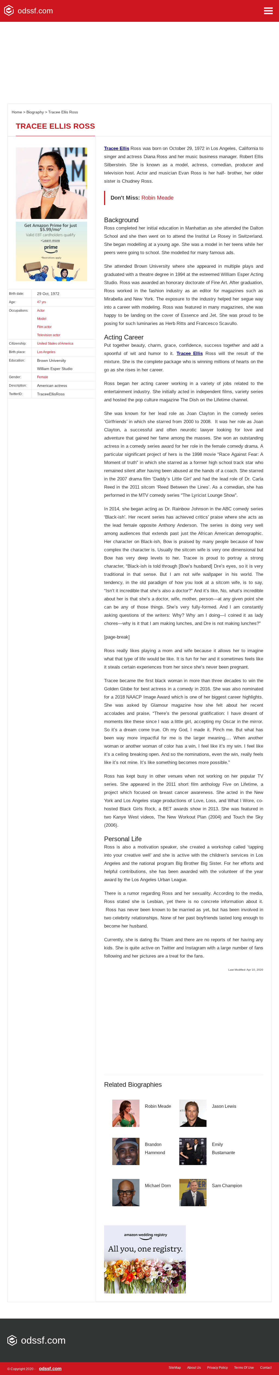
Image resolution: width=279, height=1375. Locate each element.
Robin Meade (158, 1106)
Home (17, 112)
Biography (35, 112)
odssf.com (35, 11)
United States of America (55, 343)
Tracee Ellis (116, 148)
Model (41, 319)
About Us (194, 1368)
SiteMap (175, 1368)
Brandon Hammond (155, 1148)
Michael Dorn (158, 1185)
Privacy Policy (217, 1368)
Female (42, 377)
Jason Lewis (224, 1106)
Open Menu (268, 11)
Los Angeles (46, 352)
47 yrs (41, 302)
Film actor (44, 327)
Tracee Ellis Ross (63, 112)
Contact (266, 1368)
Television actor (48, 335)
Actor (41, 310)
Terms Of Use (244, 1368)
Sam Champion (227, 1185)
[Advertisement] (139, 63)
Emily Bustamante (223, 1148)
